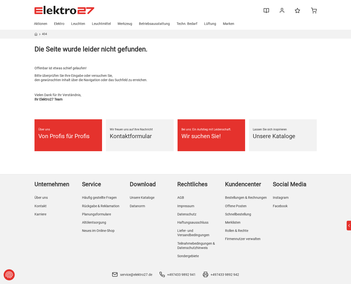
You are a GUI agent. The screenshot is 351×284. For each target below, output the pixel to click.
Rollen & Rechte (236, 231)
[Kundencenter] (282, 11)
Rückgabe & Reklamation (100, 206)
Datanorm (137, 206)
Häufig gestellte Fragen (99, 197)
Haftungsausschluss (192, 222)
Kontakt (40, 206)
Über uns (41, 197)
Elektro (59, 24)
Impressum (185, 206)
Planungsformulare (96, 214)
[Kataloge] (266, 12)
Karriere (40, 214)
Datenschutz (186, 214)
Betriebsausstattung (154, 24)
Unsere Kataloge (142, 197)
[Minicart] (314, 11)
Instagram (281, 197)
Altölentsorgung (94, 222)
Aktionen (40, 24)
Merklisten (233, 222)
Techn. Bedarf (187, 24)
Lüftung (210, 24)
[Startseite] (36, 35)
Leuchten (78, 24)
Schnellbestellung (238, 214)
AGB (180, 197)
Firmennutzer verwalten (243, 239)
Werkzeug (124, 24)
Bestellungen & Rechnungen (246, 197)
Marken (228, 24)
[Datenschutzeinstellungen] (9, 274)
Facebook (280, 206)
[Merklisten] (297, 13)
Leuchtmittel (101, 24)
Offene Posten (236, 206)
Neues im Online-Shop (98, 231)
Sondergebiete (188, 256)
